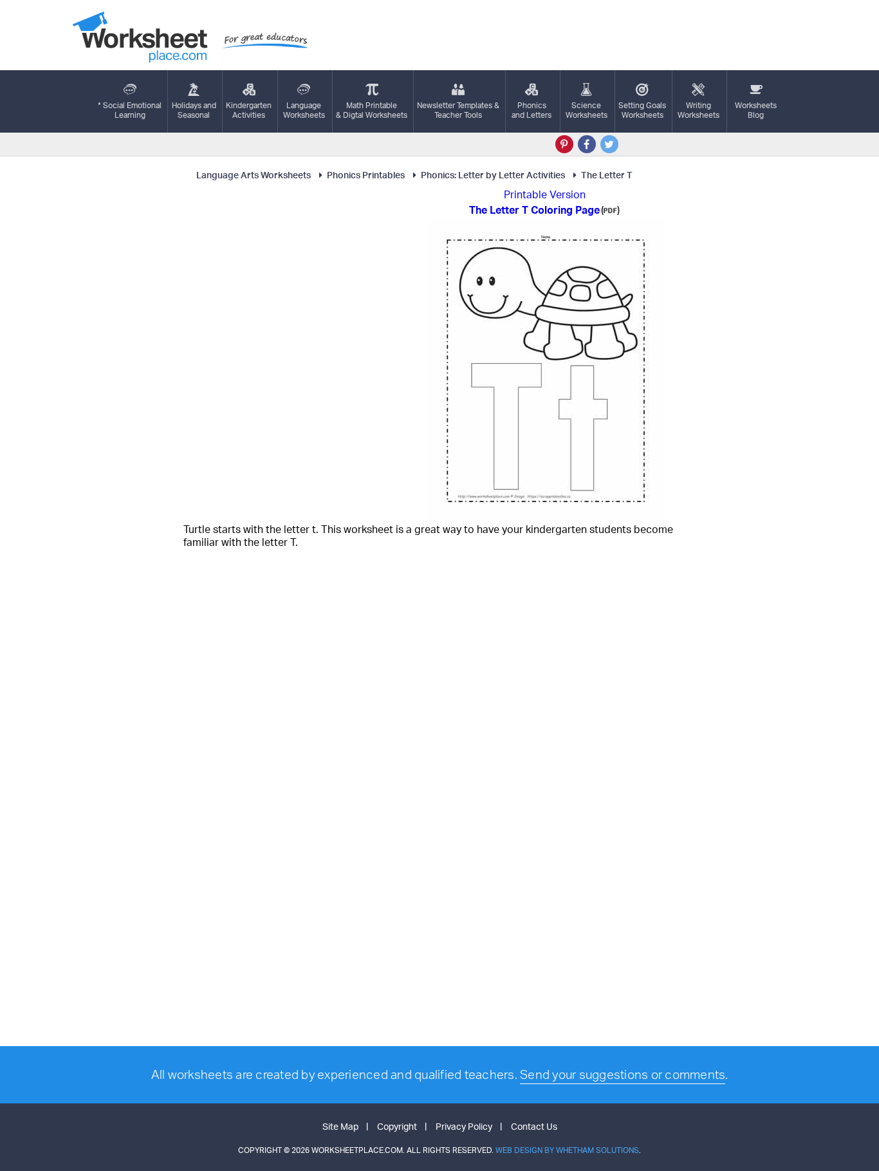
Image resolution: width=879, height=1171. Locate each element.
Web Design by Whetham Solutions (567, 1150)
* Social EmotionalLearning (130, 110)
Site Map (340, 1126)
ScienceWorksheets (586, 110)
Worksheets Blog (756, 110)
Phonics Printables (366, 174)
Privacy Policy (464, 1126)
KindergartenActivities (249, 110)
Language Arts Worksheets (253, 174)
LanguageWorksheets (304, 110)
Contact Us (534, 1126)
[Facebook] (587, 144)
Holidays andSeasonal (194, 110)
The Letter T (607, 174)
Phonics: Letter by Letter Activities (493, 174)
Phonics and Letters (531, 110)
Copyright (397, 1126)
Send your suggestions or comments (622, 1074)
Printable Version (545, 194)
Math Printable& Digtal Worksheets (371, 110)
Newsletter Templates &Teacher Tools (458, 110)
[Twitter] (609, 144)
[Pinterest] (564, 144)
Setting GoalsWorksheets (642, 110)
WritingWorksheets (698, 110)
